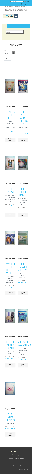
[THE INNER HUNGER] (10, 388)
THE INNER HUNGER (10, 417)
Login (21, 4)
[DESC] (13, 52)
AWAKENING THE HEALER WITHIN (10, 269)
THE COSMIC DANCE (22, 192)
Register (25, 4)
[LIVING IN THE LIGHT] (10, 86)
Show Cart (16, 16)
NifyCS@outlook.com (19, 458)
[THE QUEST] (10, 163)
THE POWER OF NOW (22, 267)
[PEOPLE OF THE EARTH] (10, 316)
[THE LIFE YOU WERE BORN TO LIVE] (23, 86)
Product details (10, 139)
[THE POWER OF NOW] (23, 238)
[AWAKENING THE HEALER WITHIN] (10, 238)
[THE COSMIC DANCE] (23, 163)
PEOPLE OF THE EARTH (10, 345)
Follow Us (28, 1)
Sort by (6, 50)
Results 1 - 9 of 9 (24, 56)
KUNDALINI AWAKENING (23, 344)
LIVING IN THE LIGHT (10, 114)
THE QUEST (10, 191)
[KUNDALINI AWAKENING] (23, 316)
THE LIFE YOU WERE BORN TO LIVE (23, 117)
